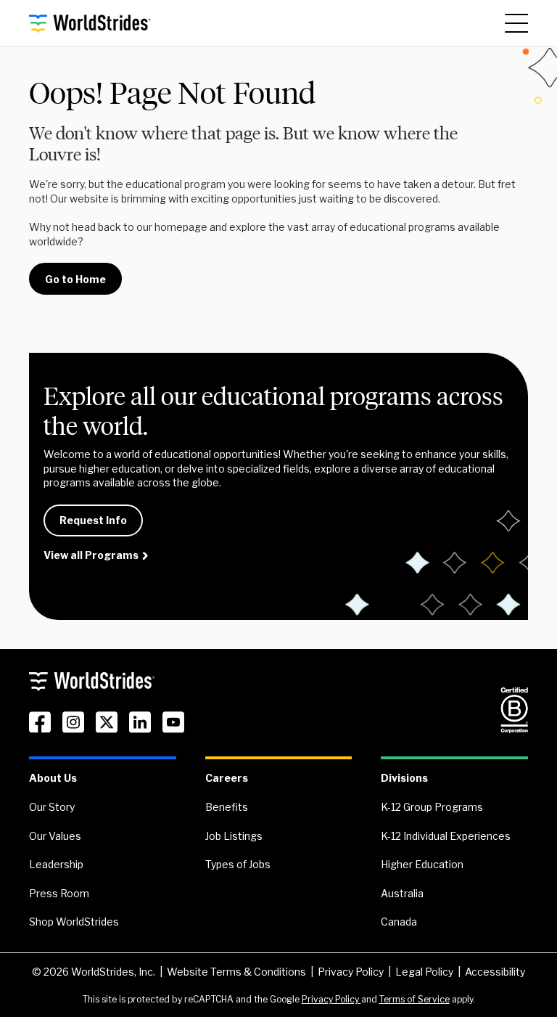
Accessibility (495, 971)
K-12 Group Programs (432, 807)
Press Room (59, 893)
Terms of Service (414, 999)
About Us (53, 778)
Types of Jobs (238, 864)
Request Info (93, 520)
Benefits (226, 807)
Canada (399, 921)
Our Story (52, 807)
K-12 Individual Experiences (446, 836)
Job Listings (234, 836)
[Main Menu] (516, 23)
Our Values (55, 836)
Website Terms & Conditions (236, 971)
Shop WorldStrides (74, 921)
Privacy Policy (351, 971)
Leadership (56, 864)
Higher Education (422, 864)
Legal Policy (424, 971)
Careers (226, 778)
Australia (402, 893)
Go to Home (75, 279)
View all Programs (91, 555)
